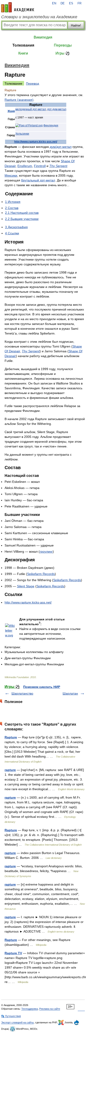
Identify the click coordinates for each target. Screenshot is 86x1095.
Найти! (76, 25)
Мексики (11, 175)
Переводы (63, 45)
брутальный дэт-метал (38, 180)
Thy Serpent (58, 166)
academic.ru (17, 7)
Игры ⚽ (62, 53)
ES (71, 3)
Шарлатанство (22, 693)
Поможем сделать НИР (41, 687)
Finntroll (40, 166)
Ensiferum (24, 166)
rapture (10, 770)
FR (79, 3)
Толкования (23, 45)
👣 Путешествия (11, 1016)
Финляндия (50, 125)
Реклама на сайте (49, 1008)
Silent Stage (25, 586)
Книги (23, 53)
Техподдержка (29, 1008)
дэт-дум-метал (56, 109)
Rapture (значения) (19, 100)
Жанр (11, 111)
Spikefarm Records (41, 574)
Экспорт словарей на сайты (17, 1022)
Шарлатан (70, 693)
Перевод (32, 83)
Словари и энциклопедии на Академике (39, 17)
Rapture (11, 737)
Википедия (43, 37)
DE (63, 3)
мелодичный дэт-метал (30, 109)
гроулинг (46, 551)
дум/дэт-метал (61, 147)
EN (54, 3)
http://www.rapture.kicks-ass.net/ (35, 141)
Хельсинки (22, 133)
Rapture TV (13, 953)
